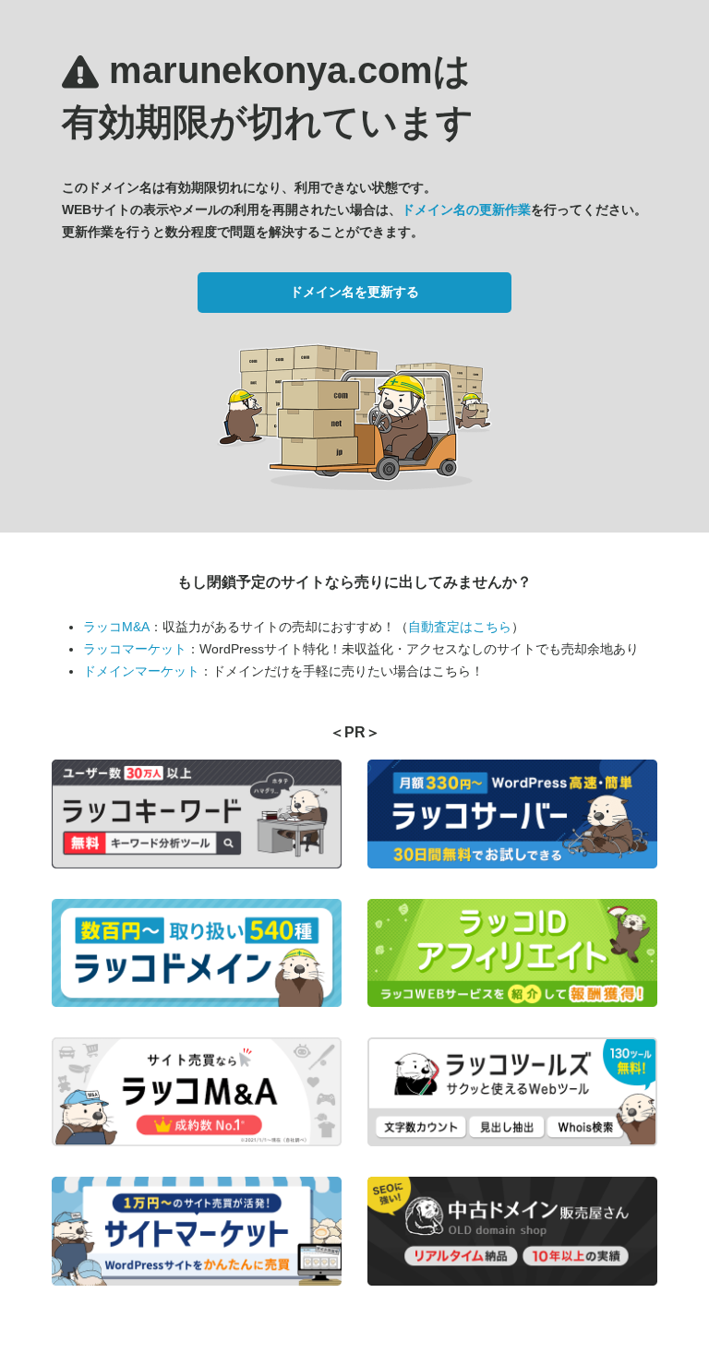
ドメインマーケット (141, 671)
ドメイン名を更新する (354, 291)
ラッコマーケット (134, 648)
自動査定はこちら (459, 626)
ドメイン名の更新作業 (466, 209)
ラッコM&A (116, 626)
